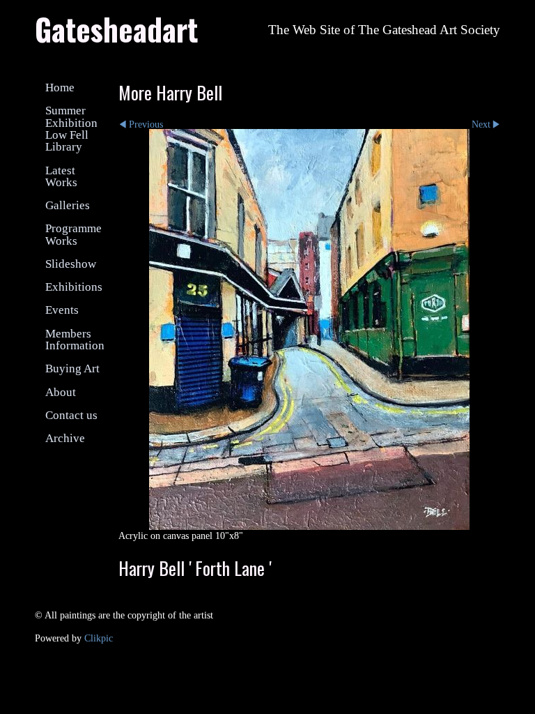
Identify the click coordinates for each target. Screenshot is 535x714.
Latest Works (61, 176)
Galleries (67, 205)
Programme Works (73, 234)
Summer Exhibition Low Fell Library (71, 128)
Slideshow (70, 264)
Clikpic (98, 638)
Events (62, 310)
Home (60, 87)
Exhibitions (73, 287)
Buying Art (72, 368)
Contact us (71, 415)
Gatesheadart (116, 28)
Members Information (74, 339)
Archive (65, 438)
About (60, 392)
